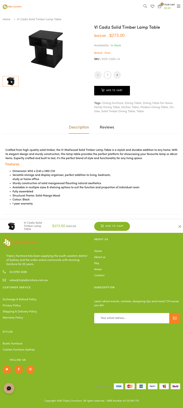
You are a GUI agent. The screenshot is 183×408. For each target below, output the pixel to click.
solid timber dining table (118, 111)
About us (99, 257)
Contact (99, 275)
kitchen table (130, 107)
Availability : (102, 45)
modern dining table (154, 107)
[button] (166, 7)
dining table (133, 103)
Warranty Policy (13, 317)
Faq (96, 263)
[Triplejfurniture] (20, 242)
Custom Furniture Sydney (19, 349)
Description (79, 127)
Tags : (98, 103)
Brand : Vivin (102, 53)
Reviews (107, 127)
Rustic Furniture (13, 343)
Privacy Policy (12, 305)
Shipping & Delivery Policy (20, 311)
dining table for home (157, 103)
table (140, 111)
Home (6, 19)
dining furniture (113, 103)
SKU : (97, 59)
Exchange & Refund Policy (20, 299)
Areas (98, 269)
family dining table (107, 107)
